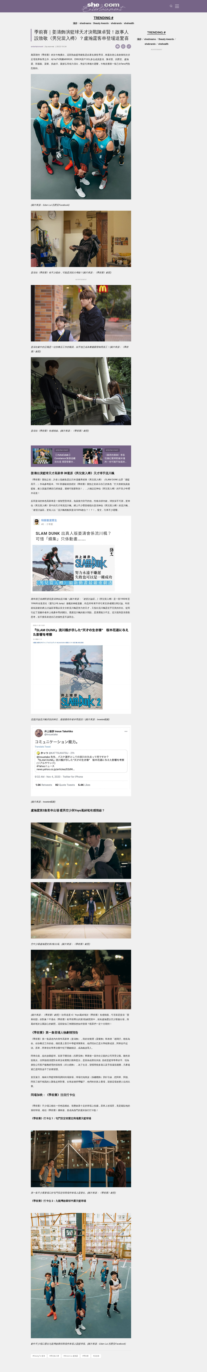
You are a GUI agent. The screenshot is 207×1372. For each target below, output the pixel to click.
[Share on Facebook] (117, 46)
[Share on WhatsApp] (123, 46)
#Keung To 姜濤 (39, 1356)
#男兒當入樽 (54, 1356)
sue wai (51, 46)
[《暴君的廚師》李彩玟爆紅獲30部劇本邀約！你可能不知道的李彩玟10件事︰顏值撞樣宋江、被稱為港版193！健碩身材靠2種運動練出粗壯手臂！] (92, 456)
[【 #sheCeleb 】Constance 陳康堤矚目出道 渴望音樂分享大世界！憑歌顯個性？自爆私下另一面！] (42, 456)
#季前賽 (85, 1356)
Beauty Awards (101, 23)
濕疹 (75, 23)
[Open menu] (177, 6)
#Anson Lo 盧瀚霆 (71, 1356)
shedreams (85, 23)
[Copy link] (129, 46)
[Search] (171, 6)
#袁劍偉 (96, 1356)
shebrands (116, 23)
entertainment (37, 46)
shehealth (129, 23)
